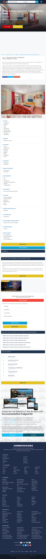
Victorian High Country (21, 488)
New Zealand (37, 467)
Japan (4, 473)
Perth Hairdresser (20, 527)
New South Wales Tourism (37, 532)
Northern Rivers (35, 482)
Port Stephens (34, 487)
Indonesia (15, 473)
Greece (4, 471)
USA (19, 551)
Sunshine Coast (35, 484)
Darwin (33, 500)
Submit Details (15, 323)
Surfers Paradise (35, 511)
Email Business (17, 76)
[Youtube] (30, 545)
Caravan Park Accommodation (37, 527)
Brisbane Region (5, 487)
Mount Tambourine (5, 506)
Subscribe (25, 461)
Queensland (4, 481)
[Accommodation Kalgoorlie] (9, 2)
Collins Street (19, 517)
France (14, 468)
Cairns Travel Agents (6, 527)
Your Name (6, 306)
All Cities (4, 497)
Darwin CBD (34, 514)
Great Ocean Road (20, 491)
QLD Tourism (19, 533)
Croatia (4, 470)
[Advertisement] (23, 40)
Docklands (4, 520)
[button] (4, 99)
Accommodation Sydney (6, 535)
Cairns (18, 501)
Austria (36, 471)
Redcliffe (18, 503)
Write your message (8, 316)
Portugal (25, 471)
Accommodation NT (6, 532)
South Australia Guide (36, 530)
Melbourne (34, 497)
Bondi (33, 516)
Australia (15, 467)
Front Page (25, 459)
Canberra (18, 500)
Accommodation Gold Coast (37, 536)
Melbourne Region (20, 481)
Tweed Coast (19, 490)
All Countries (5, 467)
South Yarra (34, 520)
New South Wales (20, 479)
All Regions (4, 479)
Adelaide (4, 500)
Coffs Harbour (19, 506)
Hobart (33, 504)
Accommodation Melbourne (7, 536)
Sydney (18, 497)
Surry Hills (19, 522)
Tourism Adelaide (5, 530)
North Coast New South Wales (8, 482)
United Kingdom (16, 470)
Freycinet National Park (36, 522)
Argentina (37, 473)
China (31, 551)
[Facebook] (28, 545)
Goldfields (4, 491)
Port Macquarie (20, 504)
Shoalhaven (34, 488)
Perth (3, 498)
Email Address (6, 309)
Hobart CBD (19, 516)
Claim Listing (10, 76)
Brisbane (33, 498)
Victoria (33, 479)
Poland (14, 471)
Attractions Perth (20, 529)
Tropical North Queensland (7, 488)
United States (27, 467)
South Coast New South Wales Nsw (23, 485)
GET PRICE (8, 26)
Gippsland (4, 490)
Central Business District (36, 513)
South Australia (5, 484)
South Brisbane (5, 519)
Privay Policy (25, 462)
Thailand (25, 473)
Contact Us (25, 456)
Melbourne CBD (20, 511)
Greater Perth (19, 487)
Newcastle (4, 501)
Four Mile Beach (5, 522)
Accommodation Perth (36, 535)
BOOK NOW (18, 26)
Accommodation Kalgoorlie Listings (23, 557)
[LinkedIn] (23, 545)
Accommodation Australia (36, 538)
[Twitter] (26, 545)
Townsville (34, 503)
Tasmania (33, 485)
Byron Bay (4, 503)
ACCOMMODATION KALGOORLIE (23, 445)
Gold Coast (19, 498)
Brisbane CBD (4, 516)
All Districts (4, 511)
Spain (25, 468)
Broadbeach (19, 514)
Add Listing (33, 435)
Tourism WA (19, 532)
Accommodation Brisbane (7, 538)
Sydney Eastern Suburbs (6, 513)
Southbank (19, 513)
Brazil (25, 470)
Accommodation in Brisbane (22, 536)
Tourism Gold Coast (20, 530)
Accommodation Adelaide (22, 538)
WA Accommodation (35, 533)
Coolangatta (19, 519)
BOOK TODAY (5, 76)
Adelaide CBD (4, 514)
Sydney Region (34, 481)
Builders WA (4, 529)
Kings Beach (34, 517)
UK (16, 551)
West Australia (20, 482)
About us (25, 458)
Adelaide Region (35, 490)
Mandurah (4, 504)
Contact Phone (7, 312)
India (36, 470)
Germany (36, 468)
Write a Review (23, 247)
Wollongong (34, 501)
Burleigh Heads (20, 520)
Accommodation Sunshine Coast (23, 535)
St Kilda (3, 517)
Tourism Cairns (34, 529)
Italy (3, 468)
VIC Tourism (4, 533)
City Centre (34, 519)
